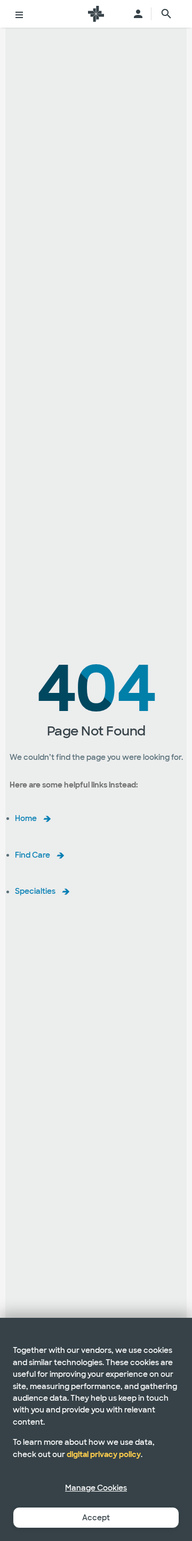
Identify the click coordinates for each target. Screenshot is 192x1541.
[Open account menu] (138, 14)
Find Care (32, 855)
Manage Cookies (96, 1488)
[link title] (96, 14)
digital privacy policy (104, 1454)
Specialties (35, 891)
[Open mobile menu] (19, 14)
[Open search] (166, 14)
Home (26, 818)
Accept (96, 1517)
